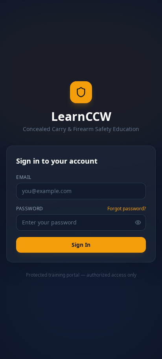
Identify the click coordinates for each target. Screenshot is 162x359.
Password (29, 209)
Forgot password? (126, 209)
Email (23, 177)
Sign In (81, 244)
